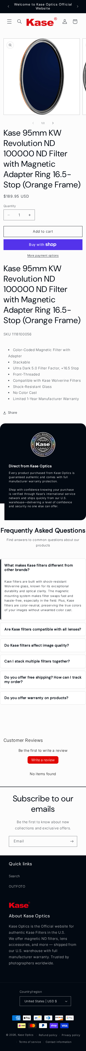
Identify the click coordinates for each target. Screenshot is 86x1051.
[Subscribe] (72, 841)
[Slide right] (53, 123)
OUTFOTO (17, 886)
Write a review (43, 760)
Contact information (59, 1042)
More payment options (43, 255)
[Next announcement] (77, 6)
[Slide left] (33, 123)
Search (14, 876)
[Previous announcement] (8, 6)
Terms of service (30, 1042)
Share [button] (12, 413)
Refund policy (48, 1035)
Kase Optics (26, 1035)
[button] (9, 22)
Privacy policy (71, 1035)
